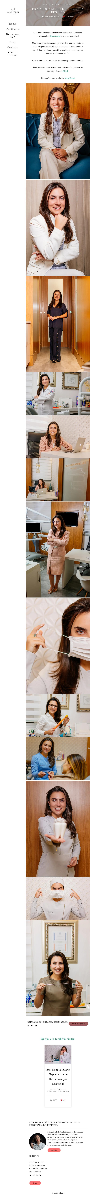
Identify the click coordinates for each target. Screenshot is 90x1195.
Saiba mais (54, 1150)
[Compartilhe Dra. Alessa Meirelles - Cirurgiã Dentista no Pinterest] (36, 1026)
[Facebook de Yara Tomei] (30, 1175)
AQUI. (65, 71)
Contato (12, 47)
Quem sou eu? (13, 35)
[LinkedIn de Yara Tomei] (40, 1175)
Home (13, 23)
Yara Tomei (70, 78)
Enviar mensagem (38, 1165)
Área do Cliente (12, 53)
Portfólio (12, 29)
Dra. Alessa (55, 36)
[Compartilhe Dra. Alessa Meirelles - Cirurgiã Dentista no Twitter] (32, 1026)
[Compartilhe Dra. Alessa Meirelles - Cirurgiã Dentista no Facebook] (28, 1026)
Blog (13, 42)
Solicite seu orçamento (78, 1023)
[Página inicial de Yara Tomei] (13, 11)
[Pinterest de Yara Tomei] (37, 1175)
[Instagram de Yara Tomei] (33, 1175)
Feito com (57, 1193)
